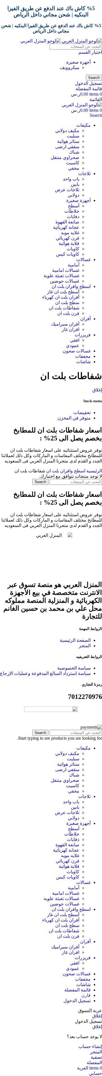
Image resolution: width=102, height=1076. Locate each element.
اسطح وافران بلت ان (65, 470)
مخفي (73, 168)
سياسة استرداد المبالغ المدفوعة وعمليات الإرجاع (45, 673)
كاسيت (72, 162)
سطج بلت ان (67, 302)
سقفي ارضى (67, 146)
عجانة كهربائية (66, 227)
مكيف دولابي (67, 130)
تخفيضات (82, 412)
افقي (74, 340)
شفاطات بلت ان (64, 307)
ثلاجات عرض (67, 189)
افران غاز (70, 329)
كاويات (73, 248)
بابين (75, 184)
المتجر (85, 645)
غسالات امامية (65, 270)
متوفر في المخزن (74, 418)
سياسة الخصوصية (74, 668)
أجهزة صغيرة (78, 62)
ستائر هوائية (68, 141)
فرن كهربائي (67, 238)
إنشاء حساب (90, 1046)
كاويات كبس (67, 254)
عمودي (72, 345)
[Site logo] (81, 40)
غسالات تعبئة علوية (61, 275)
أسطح (73, 205)
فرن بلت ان (68, 313)
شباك (74, 152)
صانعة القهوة (67, 221)
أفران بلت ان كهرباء (60, 297)
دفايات (73, 216)
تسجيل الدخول (77, 1000)
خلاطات (71, 211)
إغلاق (97, 390)
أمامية (73, 264)
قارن (86, 995)
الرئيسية (93, 470)
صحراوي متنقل (65, 157)
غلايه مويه (70, 232)
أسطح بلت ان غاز (63, 291)
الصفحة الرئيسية (75, 640)
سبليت (73, 136)
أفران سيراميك (65, 324)
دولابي (73, 195)
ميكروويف (69, 67)
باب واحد (71, 179)
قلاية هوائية (69, 243)
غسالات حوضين (64, 281)
